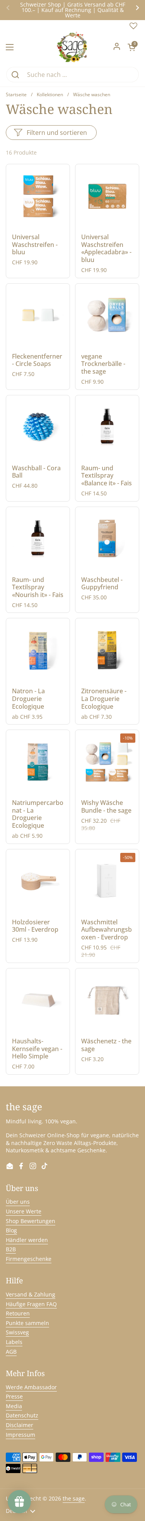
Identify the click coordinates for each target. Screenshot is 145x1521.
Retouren (18, 1313)
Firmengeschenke (28, 1258)
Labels (14, 1342)
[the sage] (72, 47)
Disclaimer (19, 1425)
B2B (11, 1249)
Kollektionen (50, 94)
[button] (131, 47)
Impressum (20, 1434)
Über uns (18, 1201)
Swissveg (17, 1332)
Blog (11, 1230)
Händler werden (27, 1240)
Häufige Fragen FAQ (31, 1304)
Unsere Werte (23, 1211)
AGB (11, 1351)
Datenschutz (22, 1415)
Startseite (16, 94)
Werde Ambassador (31, 1387)
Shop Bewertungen (30, 1221)
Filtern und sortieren (57, 132)
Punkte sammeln (27, 1323)
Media (14, 1406)
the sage (74, 1498)
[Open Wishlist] (133, 27)
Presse (14, 1396)
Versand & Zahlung (30, 1294)
